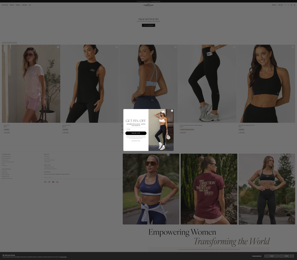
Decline (286, 256)
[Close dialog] (172, 111)
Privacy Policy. (63, 256)
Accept (271, 256)
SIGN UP (136, 133)
